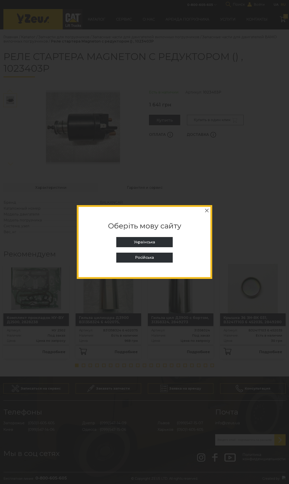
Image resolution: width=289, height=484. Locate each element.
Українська (144, 242)
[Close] (206, 210)
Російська (144, 257)
